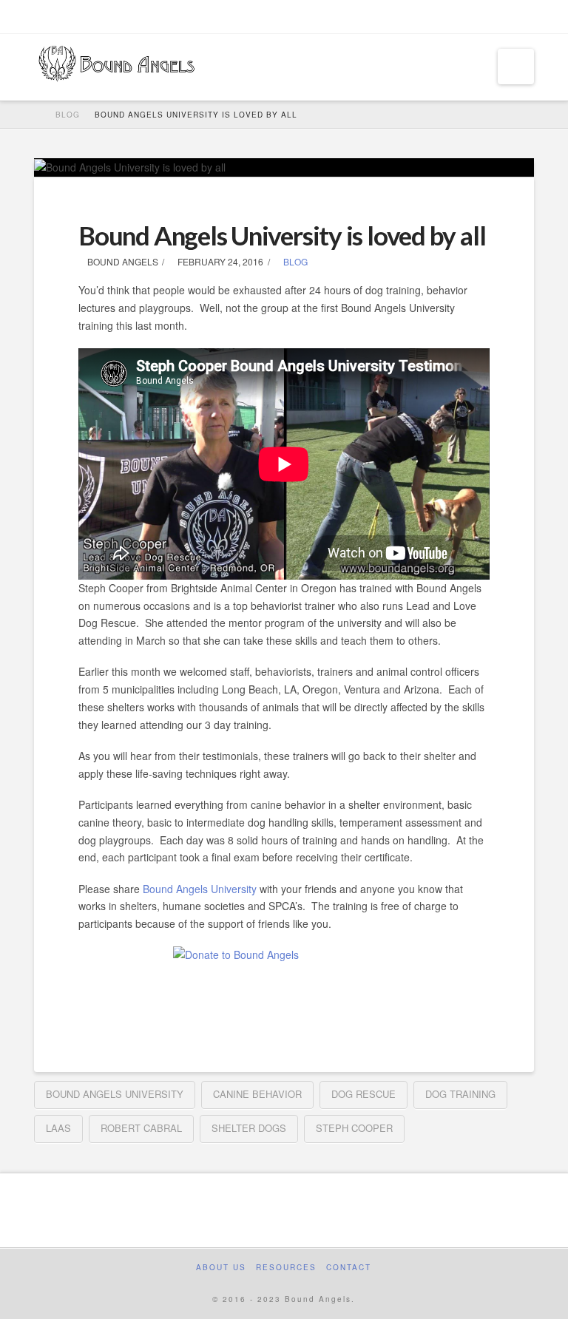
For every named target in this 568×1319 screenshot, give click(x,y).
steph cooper (354, 1128)
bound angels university (114, 1094)
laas (58, 1128)
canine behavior (257, 1094)
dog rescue (363, 1094)
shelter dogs (249, 1128)
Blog (294, 261)
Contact (348, 1267)
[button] (516, 66)
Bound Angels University (200, 888)
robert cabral (141, 1128)
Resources (286, 1267)
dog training (460, 1094)
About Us (221, 1267)
